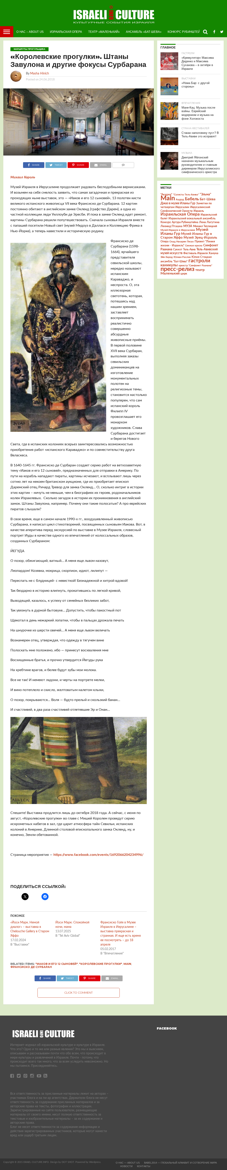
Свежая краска (193, 245)
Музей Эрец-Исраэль (200, 237)
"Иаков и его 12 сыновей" (56, 964)
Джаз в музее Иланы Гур (177, 203)
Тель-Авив (189, 249)
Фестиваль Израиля (195, 253)
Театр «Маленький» (104, 31)
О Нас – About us (30, 31)
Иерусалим (182, 207)
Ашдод (180, 199)
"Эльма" (205, 194)
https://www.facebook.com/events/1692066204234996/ (98, 855)
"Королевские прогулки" (100, 964)
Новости (126, 1166)
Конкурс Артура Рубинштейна (179, 222)
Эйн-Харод (166, 257)
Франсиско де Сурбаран (31, 967)
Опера (164, 241)
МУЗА (187, 226)
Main (127, 964)
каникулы (169, 265)
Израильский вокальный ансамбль (191, 218)
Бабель (192, 199)
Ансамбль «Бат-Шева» (143, 31)
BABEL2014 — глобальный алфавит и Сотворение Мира (180, 1162)
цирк (183, 273)
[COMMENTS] (123, 164)
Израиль (199, 211)
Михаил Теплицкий (205, 226)
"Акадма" (166, 194)
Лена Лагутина (209, 222)
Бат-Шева (207, 199)
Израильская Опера (66, 31)
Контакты (143, 1166)
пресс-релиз (177, 269)
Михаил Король (22, 177)
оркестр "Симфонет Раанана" (195, 265)
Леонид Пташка (171, 226)
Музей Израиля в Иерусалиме (177, 230)
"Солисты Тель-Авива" (186, 194)
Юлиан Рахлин (182, 257)
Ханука (213, 253)
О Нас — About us (128, 1162)
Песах (190, 241)
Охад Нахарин (177, 241)
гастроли (199, 260)
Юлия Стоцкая (202, 257)
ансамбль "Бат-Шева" (174, 261)
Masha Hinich (39, 73)
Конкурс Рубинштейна (186, 31)
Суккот (177, 249)
